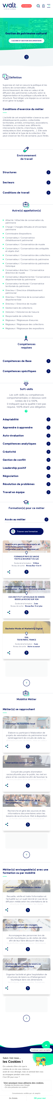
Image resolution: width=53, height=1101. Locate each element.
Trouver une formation (27, 531)
